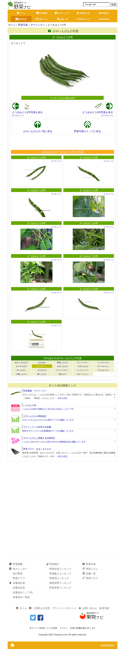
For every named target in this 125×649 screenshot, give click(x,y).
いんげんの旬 (29, 405)
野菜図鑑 (43, 12)
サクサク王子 (21, 366)
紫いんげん (41, 374)
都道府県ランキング (60, 583)
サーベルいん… (103, 366)
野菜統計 (105, 12)
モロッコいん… (83, 374)
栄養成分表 (84, 12)
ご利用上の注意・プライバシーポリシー (55, 608)
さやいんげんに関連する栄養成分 (39, 437)
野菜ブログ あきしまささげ (37, 448)
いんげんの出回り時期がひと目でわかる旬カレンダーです (48, 408)
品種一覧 (63, 19)
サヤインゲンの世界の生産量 (37, 426)
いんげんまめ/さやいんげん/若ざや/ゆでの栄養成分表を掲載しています (54, 441)
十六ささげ (41, 370)
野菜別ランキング (59, 578)
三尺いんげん (83, 366)
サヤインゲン (37, 24)
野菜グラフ (19, 578)
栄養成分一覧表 (21, 597)
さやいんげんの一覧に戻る (37, 131)
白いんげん (21, 370)
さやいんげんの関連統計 (35, 416)
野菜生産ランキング (60, 568)
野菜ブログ (84, 19)
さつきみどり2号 (36, 157)
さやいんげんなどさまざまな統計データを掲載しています (48, 419)
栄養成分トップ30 (23, 592)
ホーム (22, 12)
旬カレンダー (63, 12)
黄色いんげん (62, 362)
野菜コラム (43, 19)
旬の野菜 (18, 573)
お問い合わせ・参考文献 (95, 608)
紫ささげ (62, 374)
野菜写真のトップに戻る (87, 131)
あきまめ (42, 362)
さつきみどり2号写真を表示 (27, 112)
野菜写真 (22, 19)
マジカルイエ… (103, 370)
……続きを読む (61, 398)
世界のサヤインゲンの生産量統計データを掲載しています (48, 430)
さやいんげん (62, 366)
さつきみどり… (42, 366)
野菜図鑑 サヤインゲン (35, 390)
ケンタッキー (103, 362)
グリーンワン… (83, 362)
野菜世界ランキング (60, 587)
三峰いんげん (21, 374)
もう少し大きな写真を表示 (62, 97)
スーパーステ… (62, 370)
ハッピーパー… (83, 370)
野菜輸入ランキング (60, 573)
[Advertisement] (62, 142)
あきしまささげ (21, 362)
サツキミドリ (18, 115)
